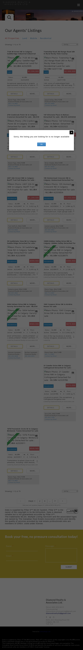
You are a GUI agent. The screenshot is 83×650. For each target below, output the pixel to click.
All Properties (12, 38)
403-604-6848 (13, 356)
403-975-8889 (49, 103)
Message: (50, 546)
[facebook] (47, 617)
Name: (9, 546)
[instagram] (54, 617)
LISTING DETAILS (15, 94)
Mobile (33, 38)
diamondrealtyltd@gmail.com (58, 613)
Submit (68, 567)
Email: (9, 556)
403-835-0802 (49, 230)
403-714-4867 (13, 103)
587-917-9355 (49, 167)
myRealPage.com (45, 631)
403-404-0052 (30, 356)
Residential (45, 38)
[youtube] (51, 617)
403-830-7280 (49, 417)
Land (24, 38)
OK (41, 144)
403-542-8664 (13, 230)
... (49, 501)
